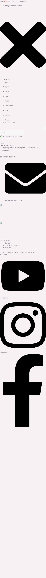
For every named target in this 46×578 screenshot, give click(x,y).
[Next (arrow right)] (7, 577)
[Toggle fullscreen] (7, 574)
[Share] (12, 574)
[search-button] (26, 133)
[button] (23, 45)
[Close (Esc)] (18, 574)
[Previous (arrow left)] (2, 577)
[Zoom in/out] (2, 574)
